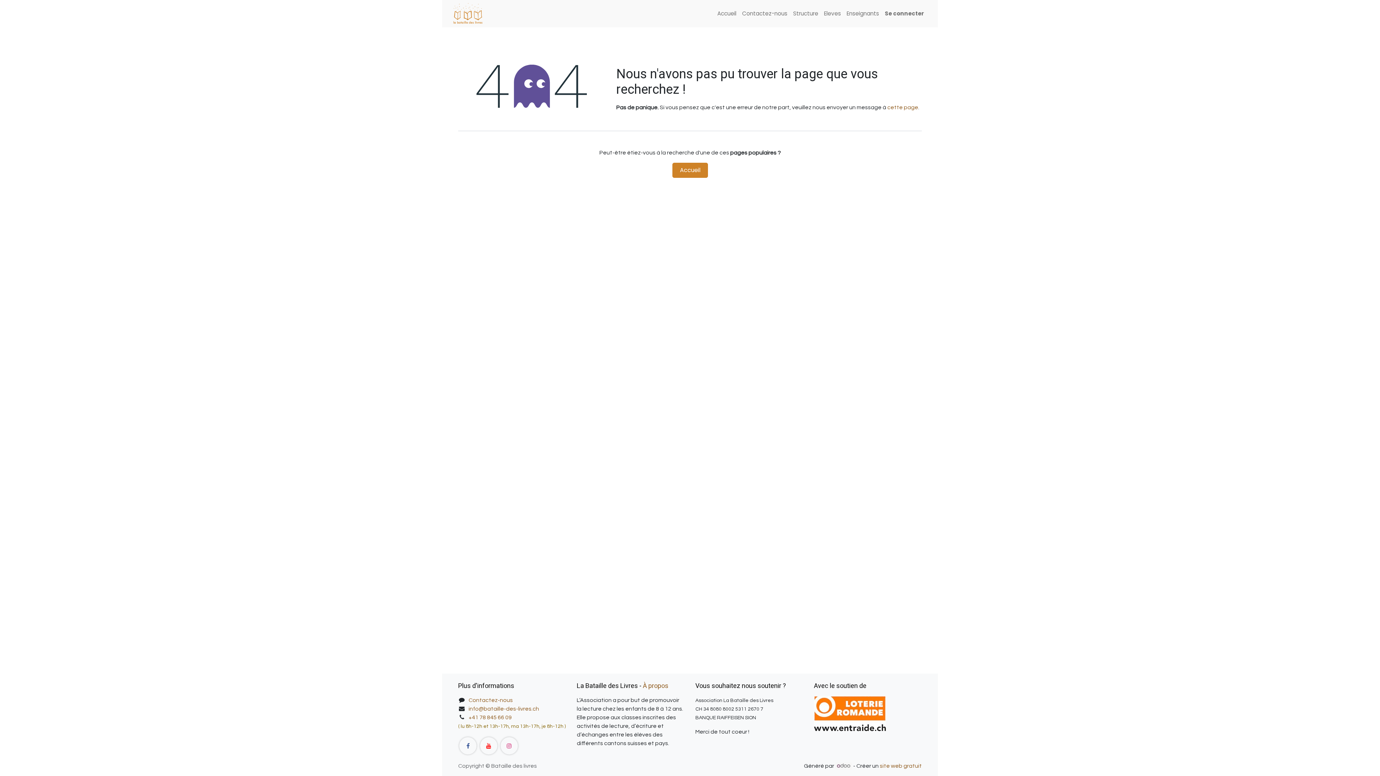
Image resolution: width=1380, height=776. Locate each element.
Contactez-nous (491, 700)
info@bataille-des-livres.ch (504, 709)
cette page (902, 107)
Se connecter (904, 13)
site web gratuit (901, 766)
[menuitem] (726, 14)
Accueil (690, 170)
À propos (655, 686)
